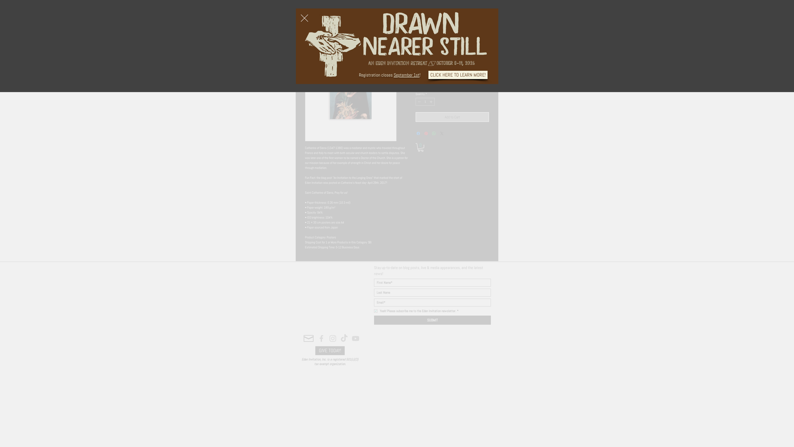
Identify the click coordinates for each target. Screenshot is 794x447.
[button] (304, 18)
